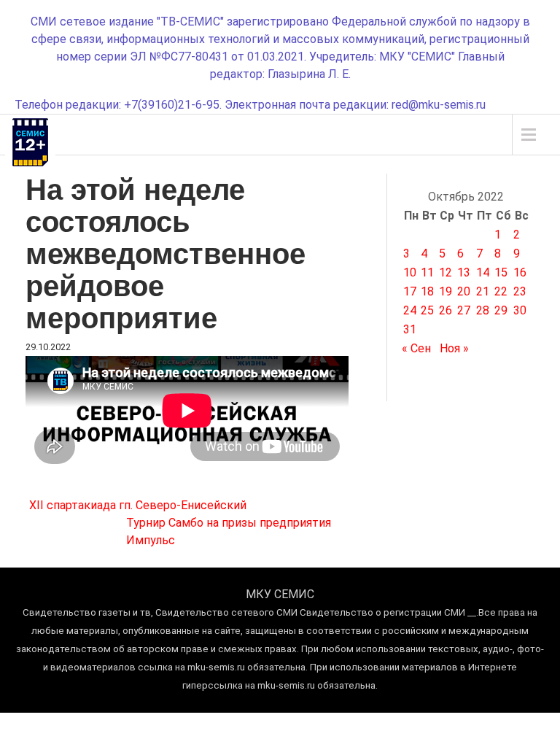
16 (519, 272)
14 (482, 272)
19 (445, 291)
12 (445, 272)
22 (501, 291)
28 (482, 310)
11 (427, 272)
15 (501, 272)
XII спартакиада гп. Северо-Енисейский (137, 505)
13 (463, 272)
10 (409, 272)
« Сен (416, 348)
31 (409, 329)
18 (427, 291)
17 (409, 291)
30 (519, 310)
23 (519, 291)
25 (427, 310)
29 (501, 310)
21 (482, 291)
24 (409, 310)
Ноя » (454, 348)
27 (463, 310)
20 (463, 291)
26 (445, 310)
